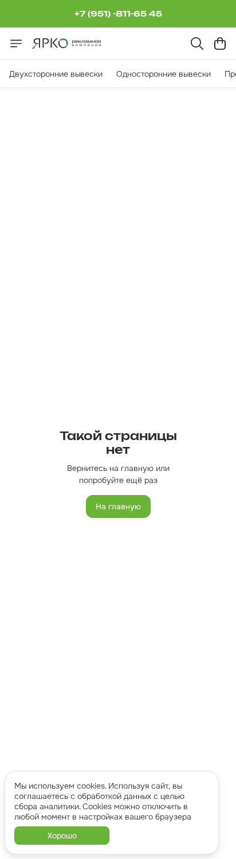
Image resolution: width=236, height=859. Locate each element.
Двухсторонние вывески (56, 74)
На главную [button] (118, 506)
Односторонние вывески (163, 74)
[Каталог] (16, 43)
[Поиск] (197, 43)
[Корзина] (220, 43)
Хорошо (62, 835)
